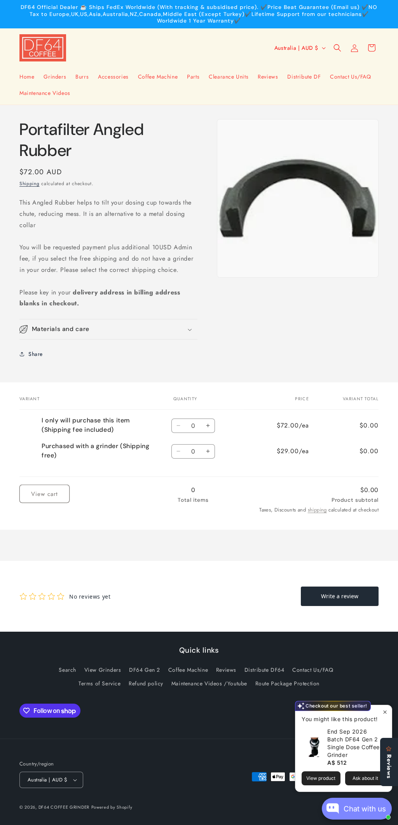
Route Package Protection (287, 683)
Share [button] (35, 354)
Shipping (29, 183)
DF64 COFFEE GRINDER (63, 807)
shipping (317, 509)
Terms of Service (100, 683)
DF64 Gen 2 (144, 670)
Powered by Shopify (112, 807)
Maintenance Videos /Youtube (209, 683)
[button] (337, 47)
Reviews (226, 670)
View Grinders (102, 670)
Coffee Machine (188, 670)
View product (320, 778)
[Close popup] (385, 712)
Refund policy (146, 683)
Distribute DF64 (264, 670)
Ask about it (365, 778)
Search (67, 670)
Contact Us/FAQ (312, 670)
